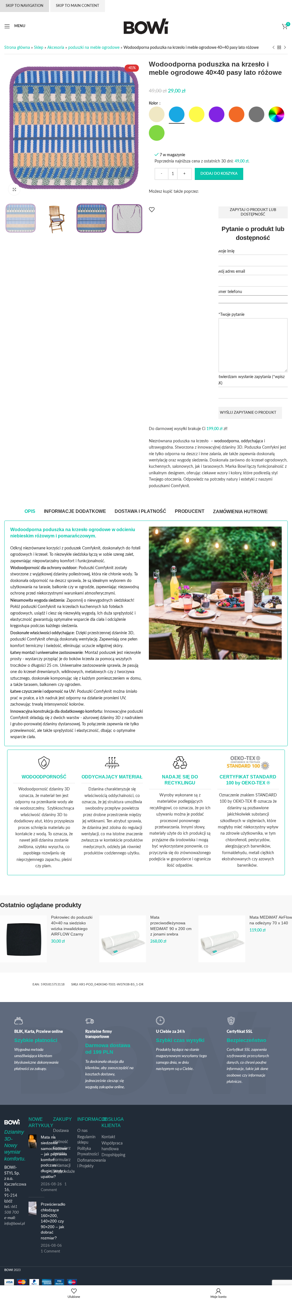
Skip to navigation (24, 6)
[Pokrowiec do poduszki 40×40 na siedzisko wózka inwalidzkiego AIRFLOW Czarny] (23, 938)
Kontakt (108, 1137)
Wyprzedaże (64, 1172)
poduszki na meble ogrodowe (93, 48)
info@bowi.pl (14, 1224)
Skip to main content (77, 6)
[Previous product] (273, 48)
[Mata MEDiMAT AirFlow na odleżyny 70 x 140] (221, 938)
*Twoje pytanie (231, 315)
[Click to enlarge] (14, 189)
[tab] (30, 511)
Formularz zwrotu (61, 1151)
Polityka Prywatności (88, 1152)
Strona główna (17, 48)
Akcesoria (55, 48)
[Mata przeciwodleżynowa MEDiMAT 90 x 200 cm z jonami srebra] (122, 938)
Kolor (154, 103)
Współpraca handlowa (112, 1146)
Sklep (38, 48)
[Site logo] (146, 26)
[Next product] (285, 48)
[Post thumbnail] (32, 1164)
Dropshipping (113, 1155)
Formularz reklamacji (61, 1163)
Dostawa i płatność (61, 1136)
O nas (82, 1131)
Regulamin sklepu (86, 1140)
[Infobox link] (44, 812)
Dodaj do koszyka (219, 174)
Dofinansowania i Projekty (91, 1163)
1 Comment (50, 1251)
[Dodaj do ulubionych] (152, 209)
